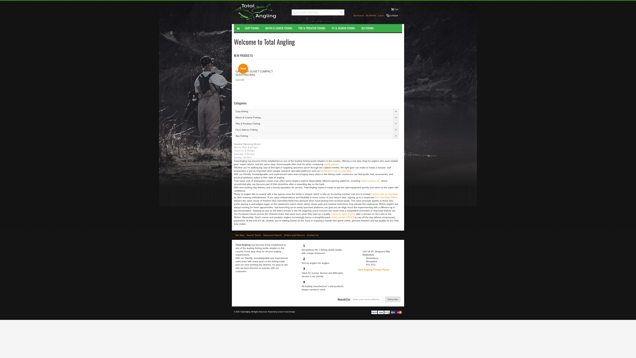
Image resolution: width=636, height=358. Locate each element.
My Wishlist (371, 15)
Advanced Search (272, 235)
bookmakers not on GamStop (335, 171)
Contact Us (312, 235)
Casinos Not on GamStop (384, 194)
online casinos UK (370, 180)
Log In (381, 15)
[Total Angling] (256, 12)
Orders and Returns (294, 235)
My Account (358, 15)
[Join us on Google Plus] (250, 298)
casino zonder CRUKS (342, 217)
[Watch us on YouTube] (256, 298)
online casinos (331, 164)
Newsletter (344, 299)
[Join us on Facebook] (238, 298)
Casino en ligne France (343, 214)
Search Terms (253, 235)
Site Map (239, 235)
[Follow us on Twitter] (244, 298)
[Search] (341, 12)
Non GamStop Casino (386, 197)
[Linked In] (262, 298)
